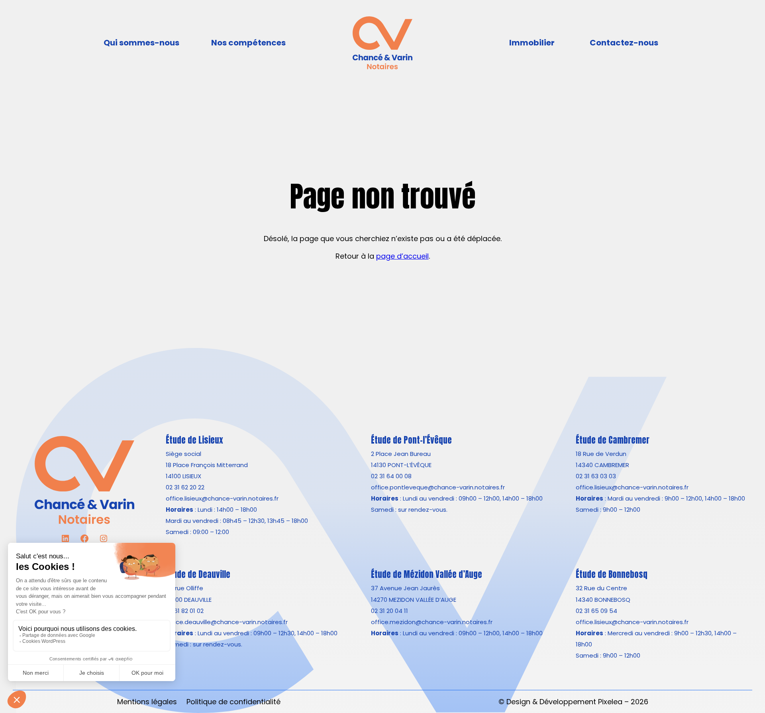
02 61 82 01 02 (185, 611)
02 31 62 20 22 (185, 487)
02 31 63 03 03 (596, 476)
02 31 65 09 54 (596, 611)
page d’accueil (402, 256)
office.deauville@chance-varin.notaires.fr (227, 622)
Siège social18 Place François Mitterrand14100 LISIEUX (207, 465)
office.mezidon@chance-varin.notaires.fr (431, 622)
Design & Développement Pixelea (564, 702)
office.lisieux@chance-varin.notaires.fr (222, 498)
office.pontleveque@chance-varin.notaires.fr (438, 487)
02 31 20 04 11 (389, 611)
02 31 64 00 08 (391, 476)
